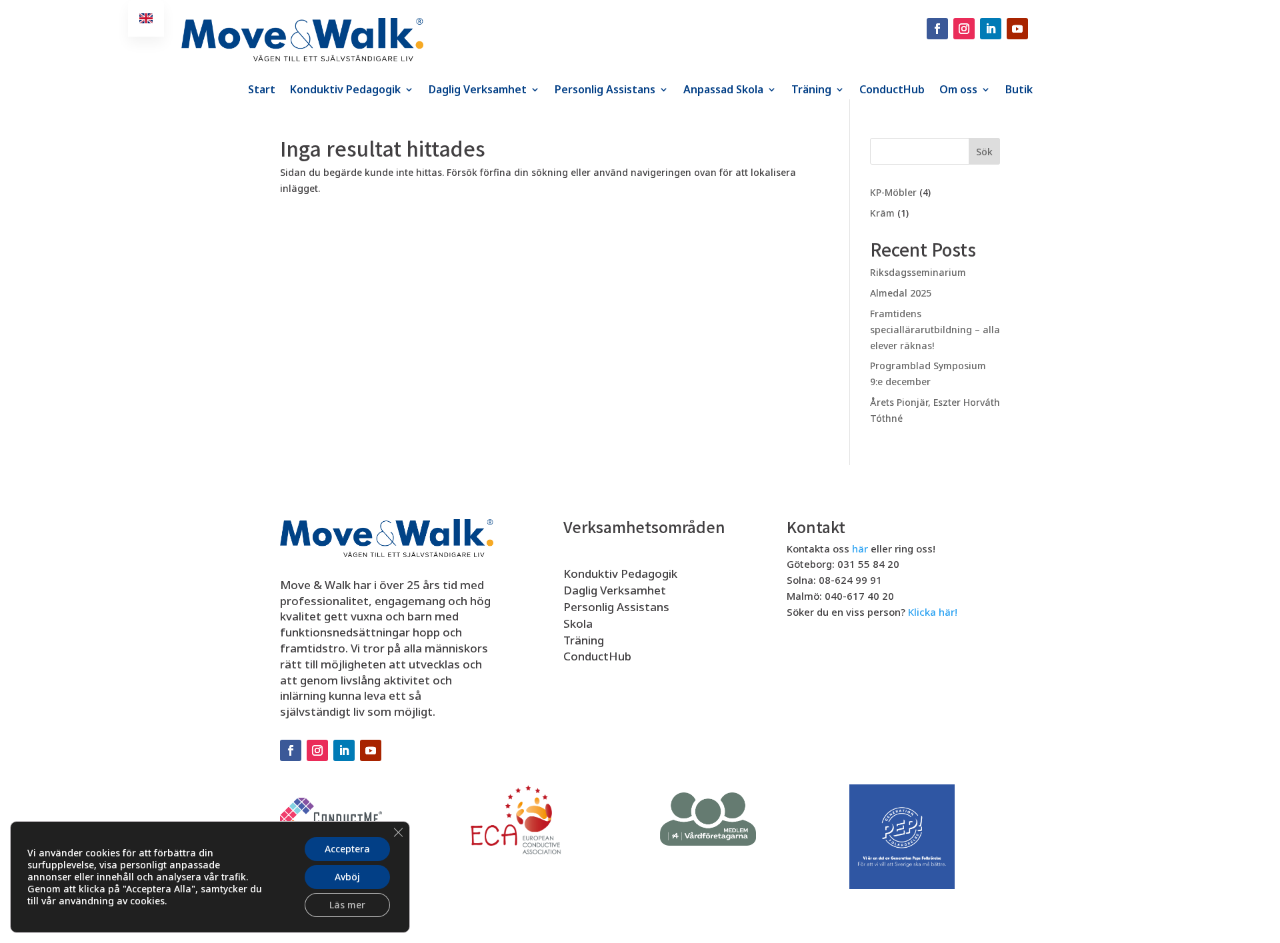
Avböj (347, 876)
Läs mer (347, 904)
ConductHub (892, 91)
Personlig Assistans (605, 91)
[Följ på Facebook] (937, 28)
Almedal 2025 (900, 293)
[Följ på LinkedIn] (990, 28)
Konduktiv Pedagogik (345, 91)
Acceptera (347, 848)
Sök (984, 151)
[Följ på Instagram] (964, 28)
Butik (1019, 91)
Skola (578, 623)
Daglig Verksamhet (478, 91)
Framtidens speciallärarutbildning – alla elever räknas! (935, 329)
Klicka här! (932, 611)
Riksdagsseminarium (918, 272)
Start (261, 91)
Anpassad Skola (723, 91)
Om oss (958, 91)
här (860, 548)
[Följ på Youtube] (1017, 28)
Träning (811, 91)
